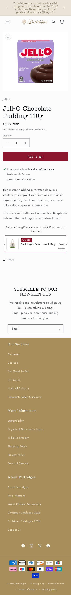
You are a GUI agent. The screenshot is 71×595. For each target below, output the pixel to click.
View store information (21, 179)
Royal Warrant (16, 495)
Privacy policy (37, 583)
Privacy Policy (16, 455)
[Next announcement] (64, 8)
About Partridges (18, 487)
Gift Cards (14, 380)
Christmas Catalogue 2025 (24, 512)
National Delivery (18, 388)
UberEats (13, 363)
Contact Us (14, 530)
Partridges (21, 583)
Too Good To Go (18, 371)
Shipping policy (49, 589)
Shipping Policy (17, 446)
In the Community (18, 438)
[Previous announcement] (7, 8)
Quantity (7, 135)
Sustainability (16, 421)
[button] (7, 22)
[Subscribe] (59, 328)
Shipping (20, 129)
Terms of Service (18, 463)
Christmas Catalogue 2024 (24, 521)
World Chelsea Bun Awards (24, 504)
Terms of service (56, 583)
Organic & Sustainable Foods (26, 429)
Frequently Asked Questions (24, 397)
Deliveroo (14, 354)
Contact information (28, 589)
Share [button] (10, 259)
